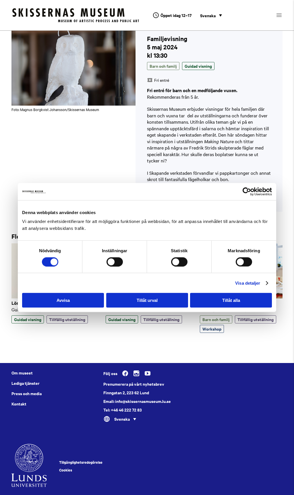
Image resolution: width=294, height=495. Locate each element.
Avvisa (63, 300)
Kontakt (18, 404)
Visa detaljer (247, 282)
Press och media (26, 393)
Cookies (65, 470)
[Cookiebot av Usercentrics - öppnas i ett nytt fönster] (247, 191)
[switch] (115, 261)
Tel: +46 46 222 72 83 (122, 410)
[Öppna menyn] (284, 15)
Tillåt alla (231, 300)
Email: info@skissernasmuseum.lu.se (137, 401)
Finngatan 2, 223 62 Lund (126, 392)
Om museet (22, 373)
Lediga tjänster (25, 383)
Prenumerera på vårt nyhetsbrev (133, 384)
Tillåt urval (147, 300)
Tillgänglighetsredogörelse (80, 462)
